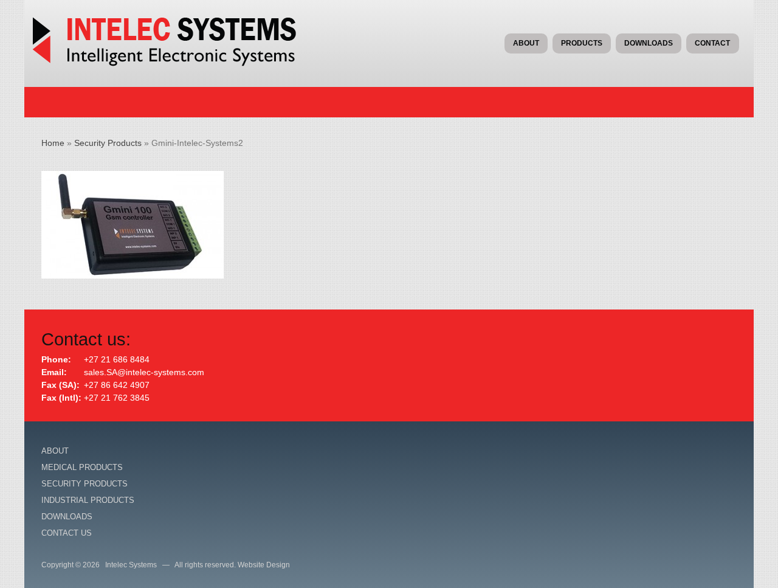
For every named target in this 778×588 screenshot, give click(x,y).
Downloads (648, 43)
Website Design (264, 565)
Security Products (108, 143)
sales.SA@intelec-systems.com (144, 372)
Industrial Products (87, 500)
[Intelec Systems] (173, 63)
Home (52, 143)
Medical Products (82, 467)
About (526, 43)
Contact (712, 43)
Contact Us (66, 533)
